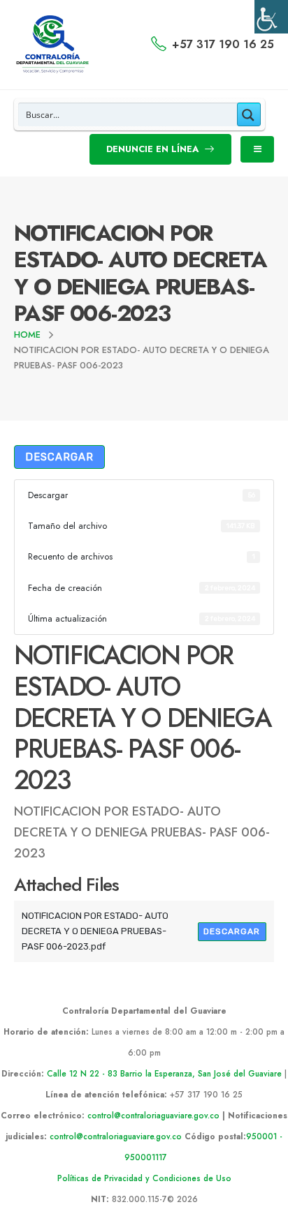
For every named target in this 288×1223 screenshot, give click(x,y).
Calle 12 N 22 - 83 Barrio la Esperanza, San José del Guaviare (164, 1073)
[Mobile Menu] (257, 149)
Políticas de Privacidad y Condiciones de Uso (144, 1178)
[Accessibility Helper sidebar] (271, 16)
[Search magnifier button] (249, 114)
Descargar (59, 457)
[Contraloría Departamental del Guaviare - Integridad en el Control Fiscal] (53, 44)
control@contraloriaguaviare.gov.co (153, 1115)
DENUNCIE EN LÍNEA (153, 149)
